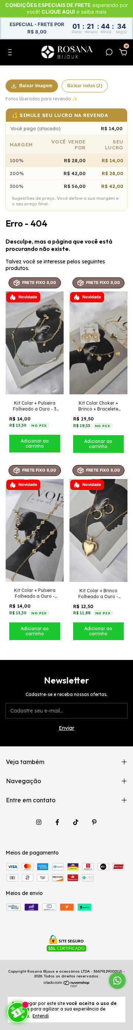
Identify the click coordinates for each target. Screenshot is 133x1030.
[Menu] (11, 53)
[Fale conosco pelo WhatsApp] (117, 980)
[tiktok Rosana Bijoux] (76, 822)
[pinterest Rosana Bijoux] (94, 822)
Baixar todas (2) (84, 85)
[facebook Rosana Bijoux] (57, 822)
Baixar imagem (35, 85)
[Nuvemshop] (67, 985)
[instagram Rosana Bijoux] (39, 822)
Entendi (41, 1016)
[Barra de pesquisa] (109, 53)
